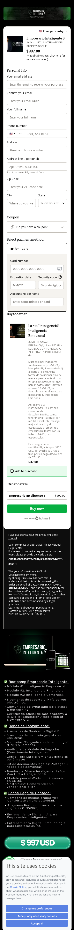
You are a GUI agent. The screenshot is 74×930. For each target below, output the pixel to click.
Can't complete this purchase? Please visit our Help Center (34, 546)
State (41, 195)
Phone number (17, 126)
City (9, 195)
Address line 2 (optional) (23, 159)
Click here (55, 55)
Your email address (19, 76)
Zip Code (13, 179)
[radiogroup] (37, 277)
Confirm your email (19, 93)
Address (12, 142)
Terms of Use (28, 594)
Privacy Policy (45, 594)
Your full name (16, 109)
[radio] (12, 248)
